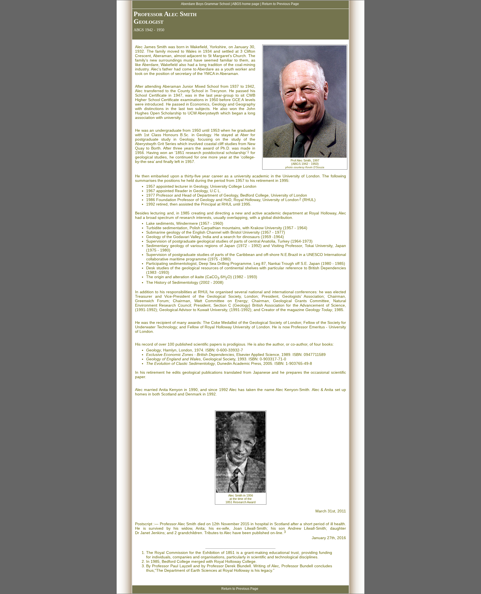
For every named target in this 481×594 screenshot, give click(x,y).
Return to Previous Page (280, 4)
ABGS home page (245, 4)
